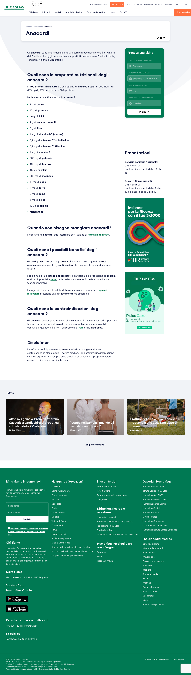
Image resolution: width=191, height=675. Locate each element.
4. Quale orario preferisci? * (140, 98)
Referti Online (103, 491)
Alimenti (146, 600)
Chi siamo (33, 12)
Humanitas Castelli (151, 508)
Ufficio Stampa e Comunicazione (67, 555)
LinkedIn (32, 638)
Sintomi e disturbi (151, 544)
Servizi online (117, 4)
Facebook (11, 638)
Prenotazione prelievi (99, 4)
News (112, 12)
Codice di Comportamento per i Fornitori (70, 547)
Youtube (22, 638)
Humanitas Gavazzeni (153, 486)
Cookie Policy (164, 659)
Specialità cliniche (74, 12)
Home (28, 26)
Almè (99, 556)
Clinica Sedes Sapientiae (155, 525)
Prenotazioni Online (106, 486)
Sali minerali (148, 595)
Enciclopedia (38, 26)
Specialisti (147, 565)
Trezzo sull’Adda (105, 561)
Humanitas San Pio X (153, 495)
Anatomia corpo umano (154, 604)
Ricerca (158, 4)
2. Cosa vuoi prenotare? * (138, 73)
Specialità (56, 503)
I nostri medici (58, 512)
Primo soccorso (150, 591)
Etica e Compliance (60, 542)
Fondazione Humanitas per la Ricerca (115, 521)
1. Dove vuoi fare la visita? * (139, 60)
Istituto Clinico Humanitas (155, 491)
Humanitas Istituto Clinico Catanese (160, 529)
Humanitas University (107, 517)
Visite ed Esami (58, 521)
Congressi (168, 4)
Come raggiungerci (60, 491)
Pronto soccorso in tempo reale (112, 495)
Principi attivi (149, 552)
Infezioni (147, 569)
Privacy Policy (151, 659)
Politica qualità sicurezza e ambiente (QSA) (72, 551)
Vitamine (147, 582)
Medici (58, 12)
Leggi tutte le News (94, 444)
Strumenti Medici (151, 574)
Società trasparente (61, 538)
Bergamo (101, 552)
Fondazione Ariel (105, 530)
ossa (53, 279)
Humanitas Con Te (134, 4)
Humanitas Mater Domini (154, 503)
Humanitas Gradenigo (153, 521)
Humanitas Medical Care (154, 499)
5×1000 (123, 12)
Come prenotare (59, 495)
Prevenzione (149, 557)
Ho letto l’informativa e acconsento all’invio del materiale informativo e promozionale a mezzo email (28, 532)
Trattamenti (57, 525)
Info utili (46, 12)
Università (148, 4)
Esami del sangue (151, 587)
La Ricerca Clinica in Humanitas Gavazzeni (117, 534)
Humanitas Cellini (151, 512)
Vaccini (146, 578)
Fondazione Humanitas (108, 526)
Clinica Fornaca (150, 516)
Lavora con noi (181, 4)
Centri (54, 508)
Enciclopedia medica (96, 12)
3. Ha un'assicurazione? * (138, 85)
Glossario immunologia (153, 561)
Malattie (55, 516)
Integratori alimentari (153, 548)
